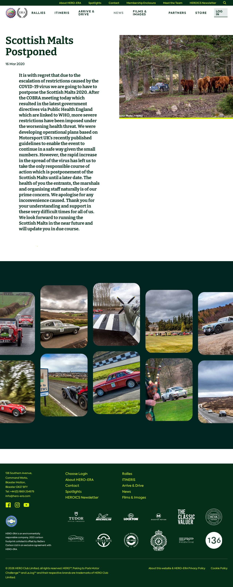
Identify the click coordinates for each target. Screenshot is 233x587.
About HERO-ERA (70, 3)
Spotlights (94, 3)
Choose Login (76, 474)
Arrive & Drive (86, 12)
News (119, 13)
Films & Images (140, 12)
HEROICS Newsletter (203, 3)
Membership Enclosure (141, 3)
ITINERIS (62, 13)
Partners (177, 13)
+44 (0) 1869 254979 (22, 491)
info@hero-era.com (17, 496)
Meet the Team (172, 3)
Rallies (38, 13)
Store (201, 13)
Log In (219, 12)
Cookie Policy (219, 568)
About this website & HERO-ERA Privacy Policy (177, 568)
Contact (114, 3)
